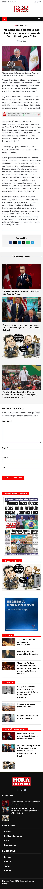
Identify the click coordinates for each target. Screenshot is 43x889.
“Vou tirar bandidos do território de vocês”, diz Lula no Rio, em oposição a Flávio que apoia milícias (19, 394)
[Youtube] (40, 2)
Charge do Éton (12, 561)
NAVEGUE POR (8, 826)
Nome (5, 448)
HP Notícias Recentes (15, 729)
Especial (8, 682)
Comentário (7, 421)
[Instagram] (37, 2)
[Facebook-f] (35, 2)
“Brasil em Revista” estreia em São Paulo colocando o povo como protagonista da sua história (28, 668)
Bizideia (5, 884)
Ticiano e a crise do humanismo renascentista (26, 642)
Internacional (22, 25)
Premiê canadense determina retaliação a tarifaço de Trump (27, 736)
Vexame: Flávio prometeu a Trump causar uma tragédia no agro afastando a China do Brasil (21, 327)
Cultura (8, 635)
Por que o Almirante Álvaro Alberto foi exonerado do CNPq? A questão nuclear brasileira (27, 692)
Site (3, 467)
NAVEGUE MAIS (8, 851)
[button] (39, 19)
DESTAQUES (7, 796)
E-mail (5, 458)
